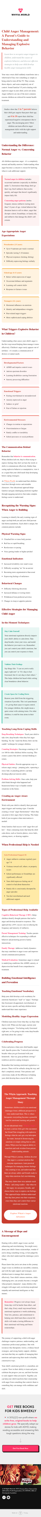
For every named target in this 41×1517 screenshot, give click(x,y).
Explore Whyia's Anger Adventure (20, 1215)
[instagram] (8, 1497)
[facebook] (4, 1497)
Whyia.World (9, 481)
